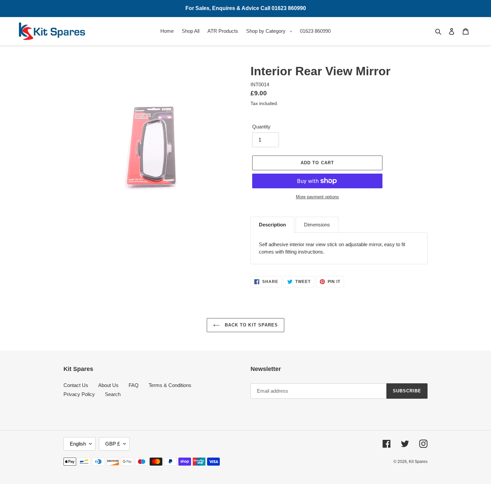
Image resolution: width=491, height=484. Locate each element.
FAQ (134, 385)
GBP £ (112, 444)
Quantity (261, 126)
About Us (108, 385)
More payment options (317, 196)
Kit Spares (418, 461)
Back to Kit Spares (250, 324)
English (78, 444)
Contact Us (75, 385)
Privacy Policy (79, 394)
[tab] (272, 225)
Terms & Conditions (170, 385)
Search (113, 394)
